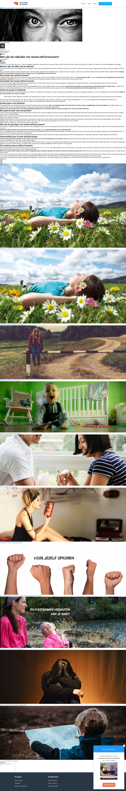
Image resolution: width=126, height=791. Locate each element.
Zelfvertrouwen (4, 64)
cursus (41, 147)
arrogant (93, 77)
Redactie (2, 49)
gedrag (43, 130)
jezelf (20, 64)
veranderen (100, 88)
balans (22, 79)
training (47, 147)
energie (2, 156)
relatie (121, 105)
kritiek (82, 99)
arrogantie (3, 128)
